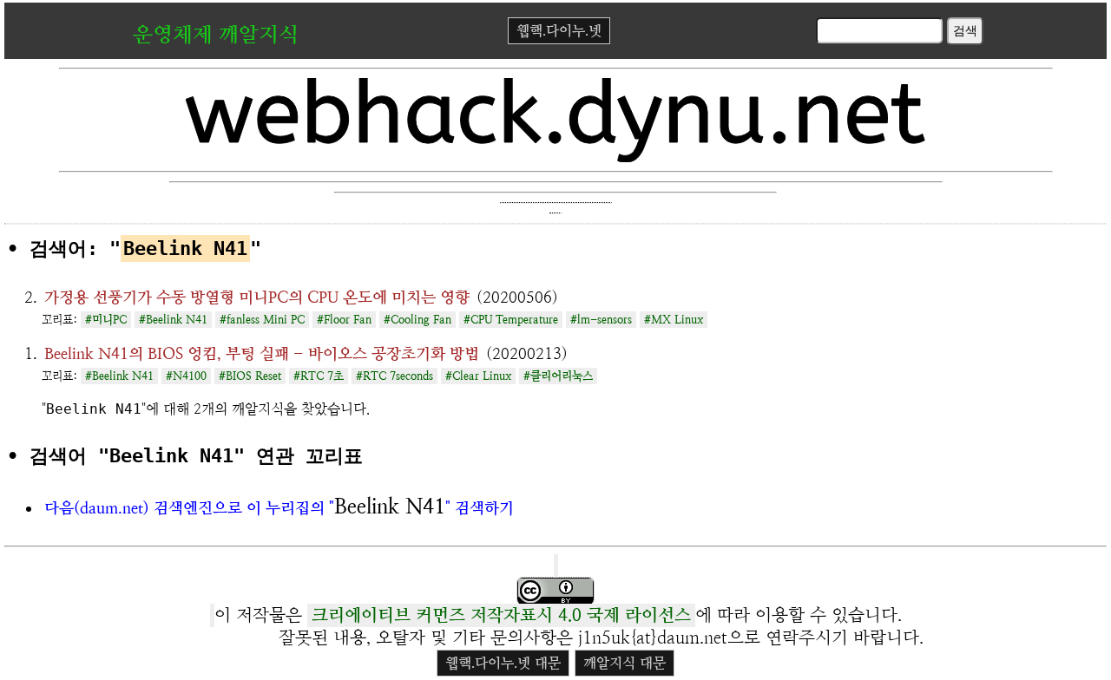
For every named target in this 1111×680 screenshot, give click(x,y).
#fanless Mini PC (262, 319)
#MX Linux (673, 319)
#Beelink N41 (173, 319)
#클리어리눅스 (558, 375)
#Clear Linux (478, 375)
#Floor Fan (344, 319)
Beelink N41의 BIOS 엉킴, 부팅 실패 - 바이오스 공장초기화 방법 (261, 353)
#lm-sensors (601, 319)
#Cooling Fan (417, 319)
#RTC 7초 (318, 375)
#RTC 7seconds (394, 375)
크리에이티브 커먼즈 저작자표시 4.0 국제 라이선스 (501, 615)
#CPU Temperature (510, 319)
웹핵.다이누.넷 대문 (503, 663)
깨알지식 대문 (624, 663)
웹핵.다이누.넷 (559, 31)
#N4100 (186, 375)
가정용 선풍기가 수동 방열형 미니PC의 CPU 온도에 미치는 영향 (257, 297)
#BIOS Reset (250, 375)
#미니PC (106, 319)
